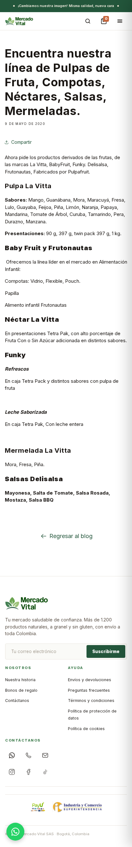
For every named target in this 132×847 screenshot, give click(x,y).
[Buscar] (88, 21)
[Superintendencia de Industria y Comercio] (78, 806)
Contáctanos (17, 700)
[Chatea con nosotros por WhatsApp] (15, 832)
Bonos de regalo (21, 690)
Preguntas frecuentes (89, 690)
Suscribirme (106, 651)
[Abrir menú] (120, 21)
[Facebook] (28, 772)
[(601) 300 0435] (28, 755)
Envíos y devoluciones (89, 679)
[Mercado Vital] (19, 21)
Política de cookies (86, 728)
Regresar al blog (71, 536)
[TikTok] (45, 772)
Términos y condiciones (91, 700)
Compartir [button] (21, 142)
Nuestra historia (20, 679)
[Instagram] (12, 772)
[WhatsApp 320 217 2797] (12, 755)
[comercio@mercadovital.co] (45, 755)
